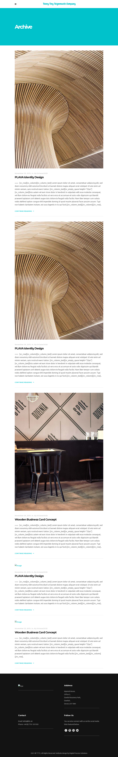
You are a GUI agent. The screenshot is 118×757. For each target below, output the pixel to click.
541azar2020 (42, 173)
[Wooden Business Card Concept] (59, 452)
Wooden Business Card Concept (35, 519)
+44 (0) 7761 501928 (31, 724)
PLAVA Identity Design (29, 177)
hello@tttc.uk (27, 721)
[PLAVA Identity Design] (59, 109)
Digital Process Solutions (78, 753)
